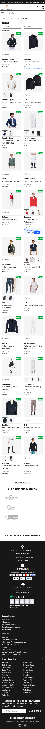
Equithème (6, 384)
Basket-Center (7, 662)
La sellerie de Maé (8, 685)
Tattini (4, 302)
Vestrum (5, 463)
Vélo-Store (27, 690)
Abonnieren (35, 711)
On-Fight (5, 692)
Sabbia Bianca (29, 178)
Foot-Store (6, 675)
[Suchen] (7, 13)
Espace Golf (6, 672)
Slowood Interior (29, 667)
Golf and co (6, 677)
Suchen (12, 13)
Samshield (28, 59)
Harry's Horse (29, 138)
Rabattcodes (6, 629)
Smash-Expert (28, 670)
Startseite (5, 18)
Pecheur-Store (28, 662)
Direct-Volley (6, 670)
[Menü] (2, 13)
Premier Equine (8, 59)
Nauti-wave (6, 690)
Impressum (6, 647)
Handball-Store (7, 680)
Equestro (27, 217)
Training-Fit (27, 680)
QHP (25, 99)
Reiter (19, 18)
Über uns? (5, 637)
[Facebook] (20, 725)
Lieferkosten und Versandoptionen (14, 652)
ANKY (4, 343)
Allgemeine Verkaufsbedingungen (14, 642)
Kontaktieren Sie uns (22, 553)
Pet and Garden (29, 665)
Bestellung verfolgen (9, 624)
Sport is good (28, 677)
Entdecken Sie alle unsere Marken (22, 535)
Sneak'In (26, 672)
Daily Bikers (6, 665)
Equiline (5, 425)
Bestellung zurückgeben (22, 592)
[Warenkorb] (43, 7)
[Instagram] (25, 725)
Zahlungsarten (7, 649)
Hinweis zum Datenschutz (11, 654)
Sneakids (26, 675)
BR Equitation (29, 343)
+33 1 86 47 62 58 (22, 560)
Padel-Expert (6, 695)
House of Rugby (8, 682)
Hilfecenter (6, 622)
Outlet (12, 18)
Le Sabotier (6, 264)
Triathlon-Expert (29, 685)
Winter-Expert (28, 692)
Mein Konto (6, 619)
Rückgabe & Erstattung (10, 644)
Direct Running (7, 667)
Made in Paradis (8, 687)
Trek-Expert (27, 682)
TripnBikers (27, 687)
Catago (5, 217)
